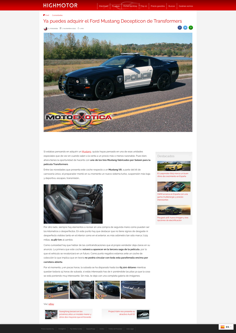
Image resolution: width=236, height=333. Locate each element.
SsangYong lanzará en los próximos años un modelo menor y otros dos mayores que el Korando (75, 314)
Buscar (172, 6)
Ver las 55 (139, 291)
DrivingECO (62, 329)
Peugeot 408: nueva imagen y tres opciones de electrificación (172, 218)
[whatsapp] (191, 28)
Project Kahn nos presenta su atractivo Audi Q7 (121, 312)
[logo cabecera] (60, 5)
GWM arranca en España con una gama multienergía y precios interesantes (172, 197)
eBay (51, 304)
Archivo (102, 329)
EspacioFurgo (90, 329)
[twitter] (185, 28)
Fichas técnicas (130, 6)
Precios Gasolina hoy (47, 329)
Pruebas (116, 6)
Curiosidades (57, 15)
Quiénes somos (186, 6)
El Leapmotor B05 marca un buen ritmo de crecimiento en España (172, 174)
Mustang (86, 151)
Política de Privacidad (115, 329)
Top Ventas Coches (76, 329)
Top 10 (144, 6)
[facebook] (180, 28)
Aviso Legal (130, 329)
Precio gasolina (158, 6)
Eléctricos (103, 6)
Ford (47, 15)
